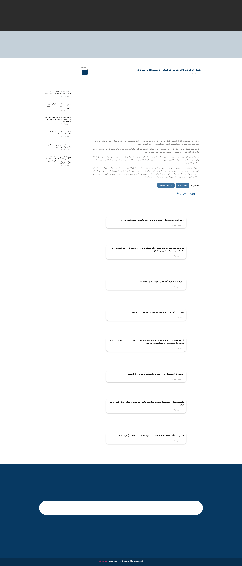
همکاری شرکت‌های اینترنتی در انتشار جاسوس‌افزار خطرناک (169, 69)
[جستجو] (85, 72)
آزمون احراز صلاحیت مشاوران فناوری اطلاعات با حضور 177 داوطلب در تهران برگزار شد (59, 106)
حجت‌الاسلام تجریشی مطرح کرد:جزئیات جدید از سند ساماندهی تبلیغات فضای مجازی (152, 220)
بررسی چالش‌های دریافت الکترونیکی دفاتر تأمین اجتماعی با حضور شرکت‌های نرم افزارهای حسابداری (57, 119)
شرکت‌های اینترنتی (165, 185)
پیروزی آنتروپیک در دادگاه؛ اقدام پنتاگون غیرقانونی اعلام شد (162, 281)
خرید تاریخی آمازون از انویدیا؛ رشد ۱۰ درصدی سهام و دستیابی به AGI (158, 312)
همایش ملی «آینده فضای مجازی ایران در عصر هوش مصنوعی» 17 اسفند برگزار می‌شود (151, 435)
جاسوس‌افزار (182, 185)
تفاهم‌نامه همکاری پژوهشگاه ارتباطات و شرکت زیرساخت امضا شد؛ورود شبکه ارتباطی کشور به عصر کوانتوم (146, 403)
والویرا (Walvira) (104, 561)
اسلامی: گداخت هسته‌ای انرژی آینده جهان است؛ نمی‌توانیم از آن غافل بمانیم (156, 374)
